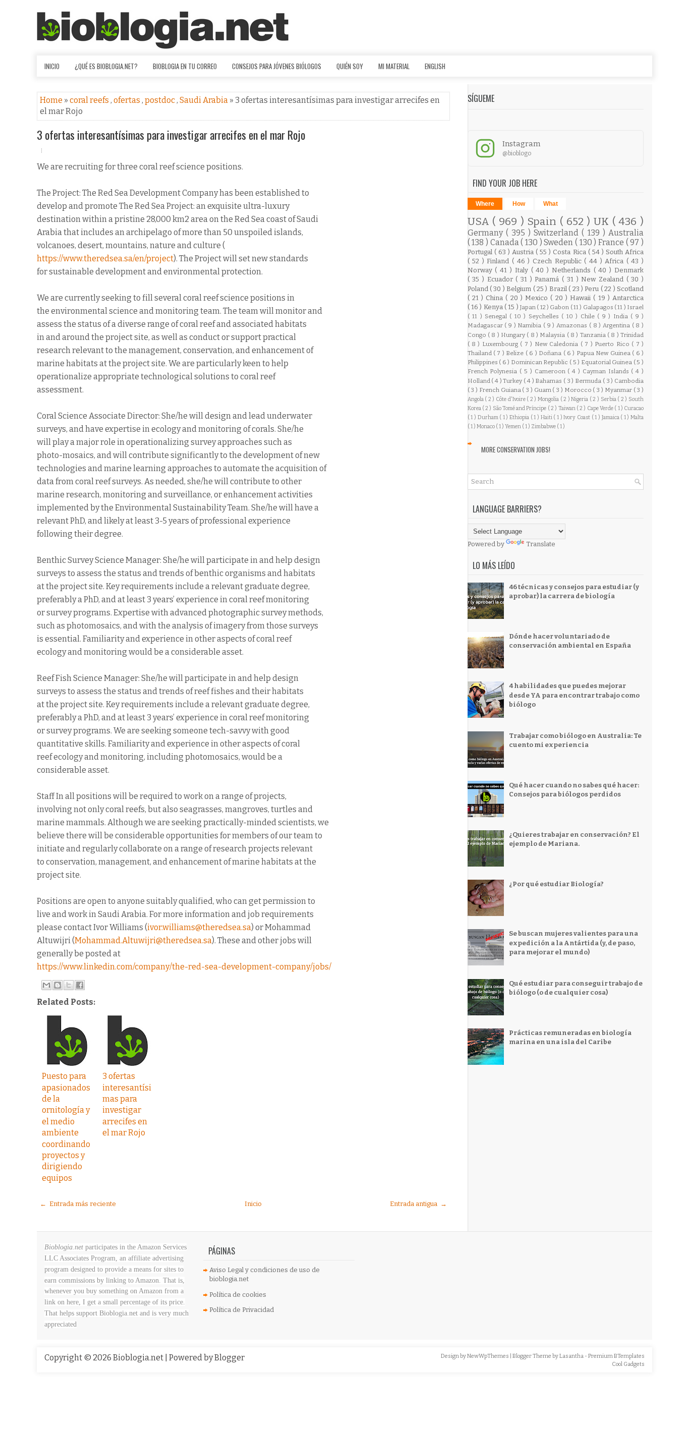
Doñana (551, 353)
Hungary (514, 334)
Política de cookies (237, 1294)
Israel (635, 307)
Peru (592, 289)
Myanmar (619, 389)
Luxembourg (501, 344)
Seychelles (545, 316)
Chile (589, 316)
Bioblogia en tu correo (185, 66)
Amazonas (572, 325)
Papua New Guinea (604, 353)
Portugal (481, 252)
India (621, 316)
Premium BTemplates (616, 1356)
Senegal (497, 316)
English (435, 66)
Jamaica (611, 417)
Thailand (480, 353)
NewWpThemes (488, 1356)
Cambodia (629, 380)
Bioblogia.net (139, 1357)
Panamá (548, 279)
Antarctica (628, 298)
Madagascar (486, 325)
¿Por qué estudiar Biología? (556, 884)
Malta (637, 417)
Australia (626, 233)
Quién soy (349, 66)
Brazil (558, 289)
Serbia (609, 399)
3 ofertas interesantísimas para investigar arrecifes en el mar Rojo (171, 134)
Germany (487, 233)
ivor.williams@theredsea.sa (199, 927)
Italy (523, 270)
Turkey (513, 380)
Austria (524, 252)
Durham (489, 417)
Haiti (547, 417)
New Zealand (603, 279)
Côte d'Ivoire (511, 399)
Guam (543, 389)
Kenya (494, 307)
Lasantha (572, 1356)
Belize (515, 353)
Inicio (52, 66)
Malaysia (553, 334)
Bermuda (589, 380)
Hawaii (581, 298)
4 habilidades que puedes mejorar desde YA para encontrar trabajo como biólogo (574, 695)
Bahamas (549, 380)
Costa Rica (570, 252)
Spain (543, 221)
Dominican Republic (540, 362)
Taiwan (567, 408)
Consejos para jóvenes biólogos (276, 66)
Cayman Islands (607, 371)
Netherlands (573, 270)
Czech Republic (558, 261)
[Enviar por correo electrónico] (46, 985)
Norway (481, 270)
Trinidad (632, 334)
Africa (615, 261)
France (612, 242)
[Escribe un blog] (57, 985)
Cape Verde (601, 408)
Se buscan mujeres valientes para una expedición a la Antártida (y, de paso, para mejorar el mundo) (573, 942)
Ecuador (501, 279)
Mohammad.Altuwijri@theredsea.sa (143, 940)
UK (603, 221)
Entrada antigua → (418, 1204)
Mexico (537, 298)
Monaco (486, 426)
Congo (478, 334)
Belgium (519, 289)
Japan (528, 307)
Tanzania (593, 334)
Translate (540, 544)
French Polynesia (494, 371)
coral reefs (90, 100)
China (495, 298)
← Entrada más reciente (78, 1204)
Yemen (513, 426)
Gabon (560, 307)
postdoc (161, 100)
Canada (505, 242)
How (518, 203)
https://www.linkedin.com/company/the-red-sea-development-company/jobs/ (184, 966)
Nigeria (580, 399)
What (550, 203)
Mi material (394, 66)
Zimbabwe (544, 426)
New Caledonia (558, 344)
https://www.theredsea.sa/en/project (105, 258)
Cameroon (551, 371)
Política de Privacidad (241, 1309)
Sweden (559, 242)
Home (52, 100)
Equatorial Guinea (607, 362)
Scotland (630, 289)
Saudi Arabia (204, 100)
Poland (479, 289)
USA (480, 221)
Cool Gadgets (628, 1364)
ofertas (127, 100)
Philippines (483, 362)
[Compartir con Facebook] (80, 985)
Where (485, 203)
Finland (499, 261)
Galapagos (598, 307)
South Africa (625, 252)
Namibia (530, 325)
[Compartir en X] (69, 985)
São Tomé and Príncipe (520, 408)
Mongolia (549, 399)
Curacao (634, 408)
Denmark (629, 270)
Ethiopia (520, 417)
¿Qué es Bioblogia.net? (106, 66)
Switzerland (558, 233)
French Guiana (501, 389)
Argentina (617, 325)
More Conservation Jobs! (515, 449)
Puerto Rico (613, 344)
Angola (476, 399)
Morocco (578, 389)
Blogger (229, 1357)
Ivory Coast (577, 417)
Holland (480, 380)
